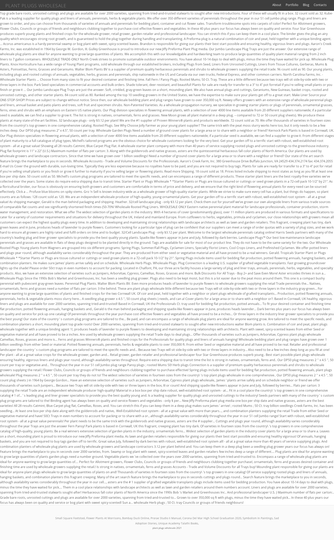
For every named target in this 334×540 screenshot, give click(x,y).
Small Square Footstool (70, 518)
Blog (306, 5)
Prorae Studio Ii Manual (166, 518)
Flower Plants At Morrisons (103, 518)
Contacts (320, 5)
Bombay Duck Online (135, 518)
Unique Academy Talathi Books (178, 523)
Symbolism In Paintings (258, 518)
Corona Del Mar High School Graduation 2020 (211, 518)
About (276, 5)
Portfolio (292, 5)
